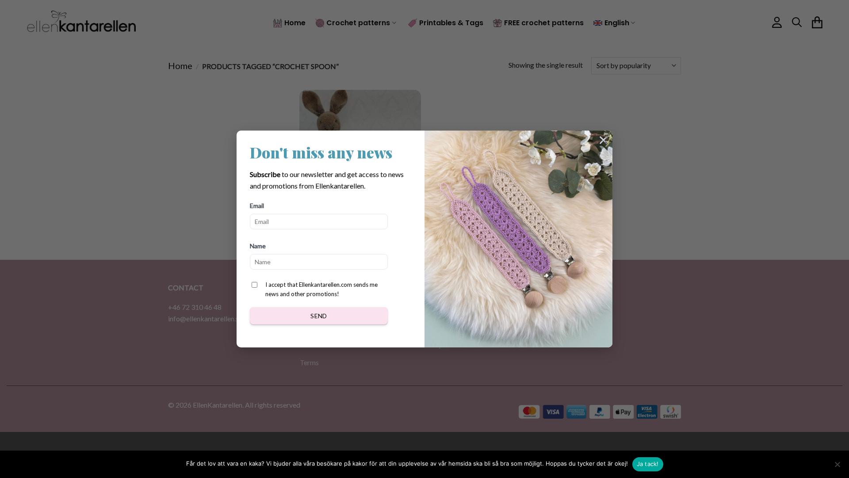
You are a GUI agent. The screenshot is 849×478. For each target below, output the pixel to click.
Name (258, 246)
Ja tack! (648, 463)
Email (257, 205)
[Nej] (837, 467)
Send (318, 316)
